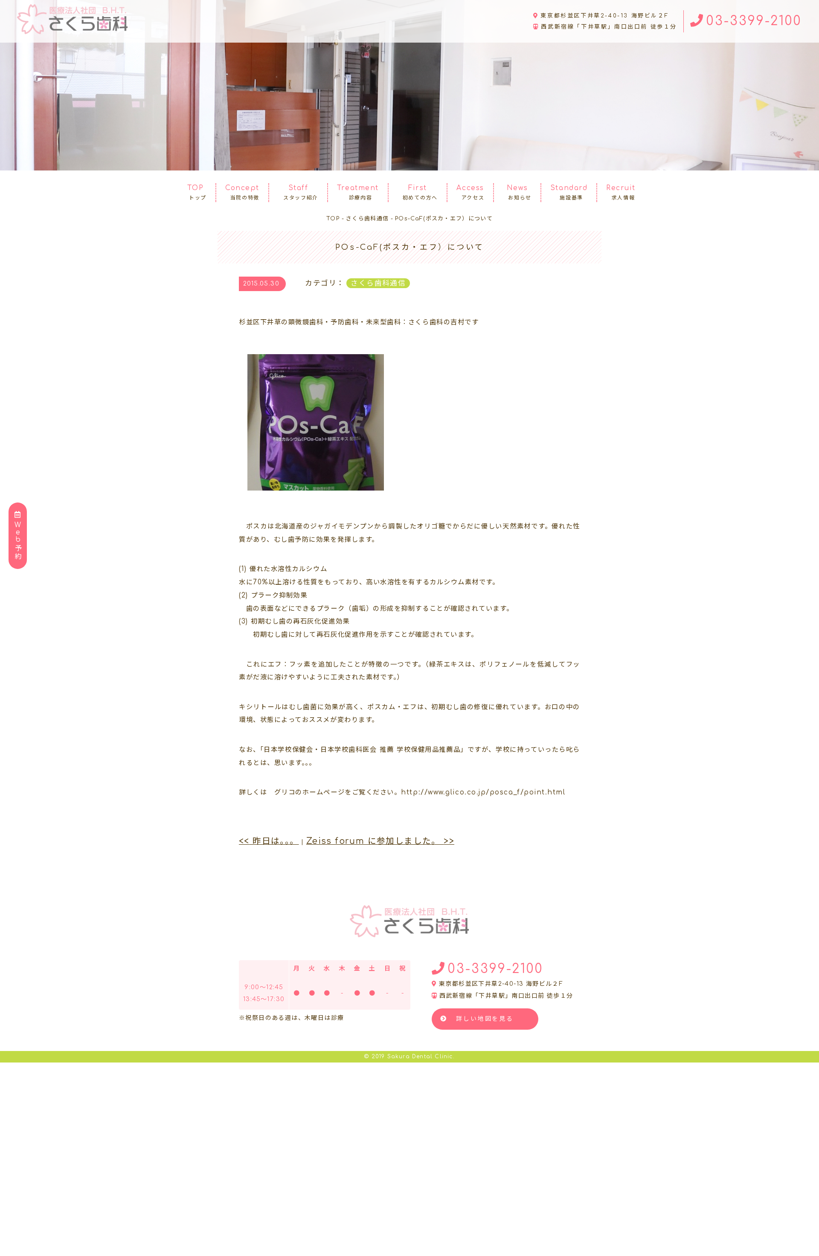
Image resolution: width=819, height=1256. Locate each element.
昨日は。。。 (269, 841)
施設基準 (568, 192)
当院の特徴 (242, 192)
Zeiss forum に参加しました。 (380, 841)
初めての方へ (420, 192)
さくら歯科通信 (378, 283)
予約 (18, 540)
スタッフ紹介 (300, 192)
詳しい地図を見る (484, 1019)
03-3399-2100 (754, 21)
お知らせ (519, 192)
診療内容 (358, 192)
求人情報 (620, 192)
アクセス (470, 192)
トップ (196, 192)
